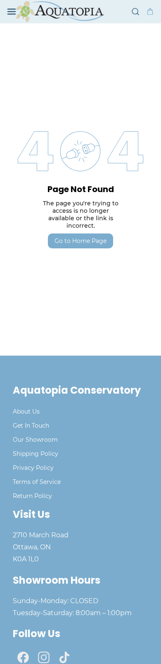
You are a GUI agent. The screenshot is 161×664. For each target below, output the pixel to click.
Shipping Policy (35, 453)
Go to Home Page (80, 241)
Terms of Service (37, 482)
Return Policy (32, 496)
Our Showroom (35, 439)
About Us (26, 411)
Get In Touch (31, 425)
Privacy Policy (33, 468)
